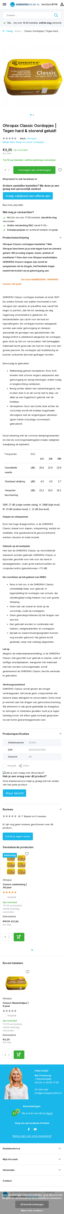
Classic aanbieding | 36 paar (15, 886)
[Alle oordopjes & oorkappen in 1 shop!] (25, 4)
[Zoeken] (56, 15)
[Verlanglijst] (60, 170)
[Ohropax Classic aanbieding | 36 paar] (16, 865)
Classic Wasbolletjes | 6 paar (15, 1004)
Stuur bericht (14, 793)
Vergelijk (11, 765)
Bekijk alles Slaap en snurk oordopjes (23, 142)
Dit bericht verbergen (32, 1204)
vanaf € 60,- (27, 225)
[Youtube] (35, 1129)
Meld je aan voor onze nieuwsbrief (32, 1135)
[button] (31, 115)
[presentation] (3, 76)
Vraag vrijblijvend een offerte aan (28, 196)
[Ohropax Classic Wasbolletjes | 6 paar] (16, 983)
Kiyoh (50, 1113)
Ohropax (31, 138)
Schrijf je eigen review (17, 836)
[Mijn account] (62, 4)
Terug (9, 31)
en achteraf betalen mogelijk (32, 229)
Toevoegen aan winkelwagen (34, 170)
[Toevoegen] (19, 937)
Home (17, 31)
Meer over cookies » (32, 1210)
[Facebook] (28, 1129)
